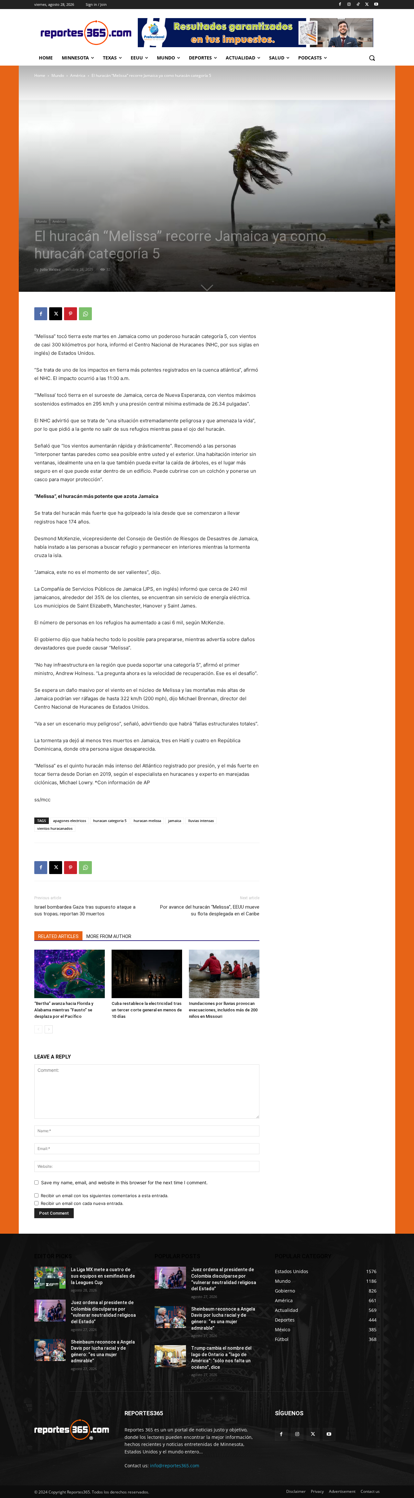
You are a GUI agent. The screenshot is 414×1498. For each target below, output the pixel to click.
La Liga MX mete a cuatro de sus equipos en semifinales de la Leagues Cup (103, 1276)
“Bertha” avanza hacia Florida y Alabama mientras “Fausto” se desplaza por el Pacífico (63, 1010)
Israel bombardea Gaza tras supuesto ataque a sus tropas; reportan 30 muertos (85, 910)
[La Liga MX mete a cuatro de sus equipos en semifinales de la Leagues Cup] (50, 1278)
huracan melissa (147, 820)
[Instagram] (349, 4)
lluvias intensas (201, 820)
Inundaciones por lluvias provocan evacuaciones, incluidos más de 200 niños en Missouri (223, 1010)
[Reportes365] (86, 32)
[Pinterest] (70, 313)
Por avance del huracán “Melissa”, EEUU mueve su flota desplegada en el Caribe (209, 910)
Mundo (57, 75)
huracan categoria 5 (109, 820)
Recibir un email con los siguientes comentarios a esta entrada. (105, 1195)
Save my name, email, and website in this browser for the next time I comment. (124, 1182)
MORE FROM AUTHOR (108, 936)
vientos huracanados (54, 828)
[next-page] (49, 1029)
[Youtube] (376, 4)
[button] (372, 58)
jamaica (174, 820)
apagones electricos (69, 820)
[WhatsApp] (85, 313)
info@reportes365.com (174, 1465)
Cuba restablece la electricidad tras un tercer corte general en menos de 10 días (147, 1010)
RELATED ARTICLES (58, 936)
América (77, 75)
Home (39, 75)
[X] (367, 4)
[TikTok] (358, 4)
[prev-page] (38, 1029)
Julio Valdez (50, 269)
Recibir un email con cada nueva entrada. (82, 1203)
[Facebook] (340, 4)
